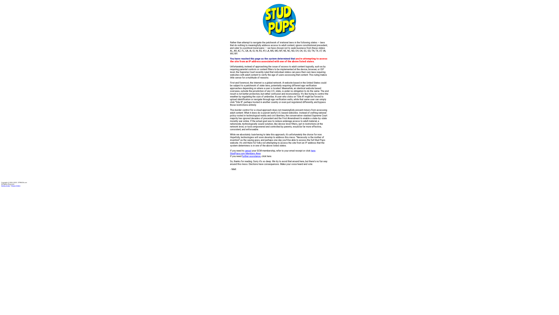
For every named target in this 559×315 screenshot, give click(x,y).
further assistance (251, 156)
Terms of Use (5, 186)
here (313, 150)
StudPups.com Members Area (245, 153)
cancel (248, 150)
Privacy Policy (15, 186)
